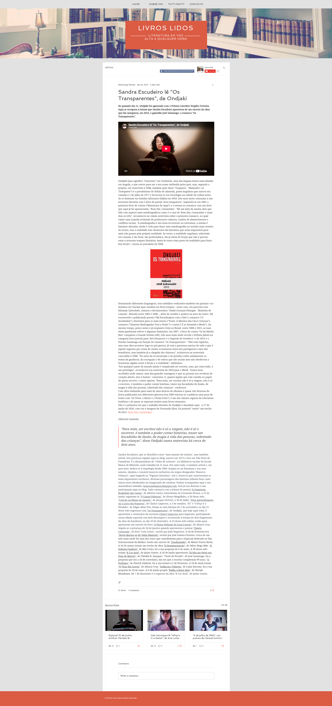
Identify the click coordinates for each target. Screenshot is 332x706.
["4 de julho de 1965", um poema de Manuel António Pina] (208, 620)
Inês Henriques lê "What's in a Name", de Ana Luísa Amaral (165, 636)
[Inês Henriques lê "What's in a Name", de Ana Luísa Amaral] (166, 620)
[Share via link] (119, 582)
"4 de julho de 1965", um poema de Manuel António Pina (208, 636)
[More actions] (212, 84)
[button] (224, 67)
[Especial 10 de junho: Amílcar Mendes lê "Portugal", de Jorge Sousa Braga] (124, 620)
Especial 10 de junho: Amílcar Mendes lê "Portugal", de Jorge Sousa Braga (124, 636)
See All (224, 605)
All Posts (109, 67)
